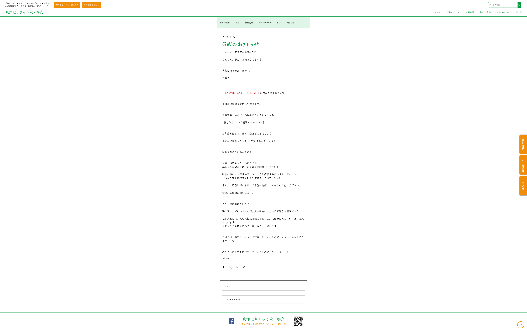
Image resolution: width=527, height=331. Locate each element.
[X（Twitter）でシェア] (230, 267)
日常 (279, 23)
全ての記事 (225, 23)
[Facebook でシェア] (223, 267)
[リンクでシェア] (243, 267)
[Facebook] (231, 321)
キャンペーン (265, 23)
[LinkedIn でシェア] (237, 267)
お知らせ (290, 23)
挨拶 (237, 23)
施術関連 (249, 23)
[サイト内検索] (519, 5)
